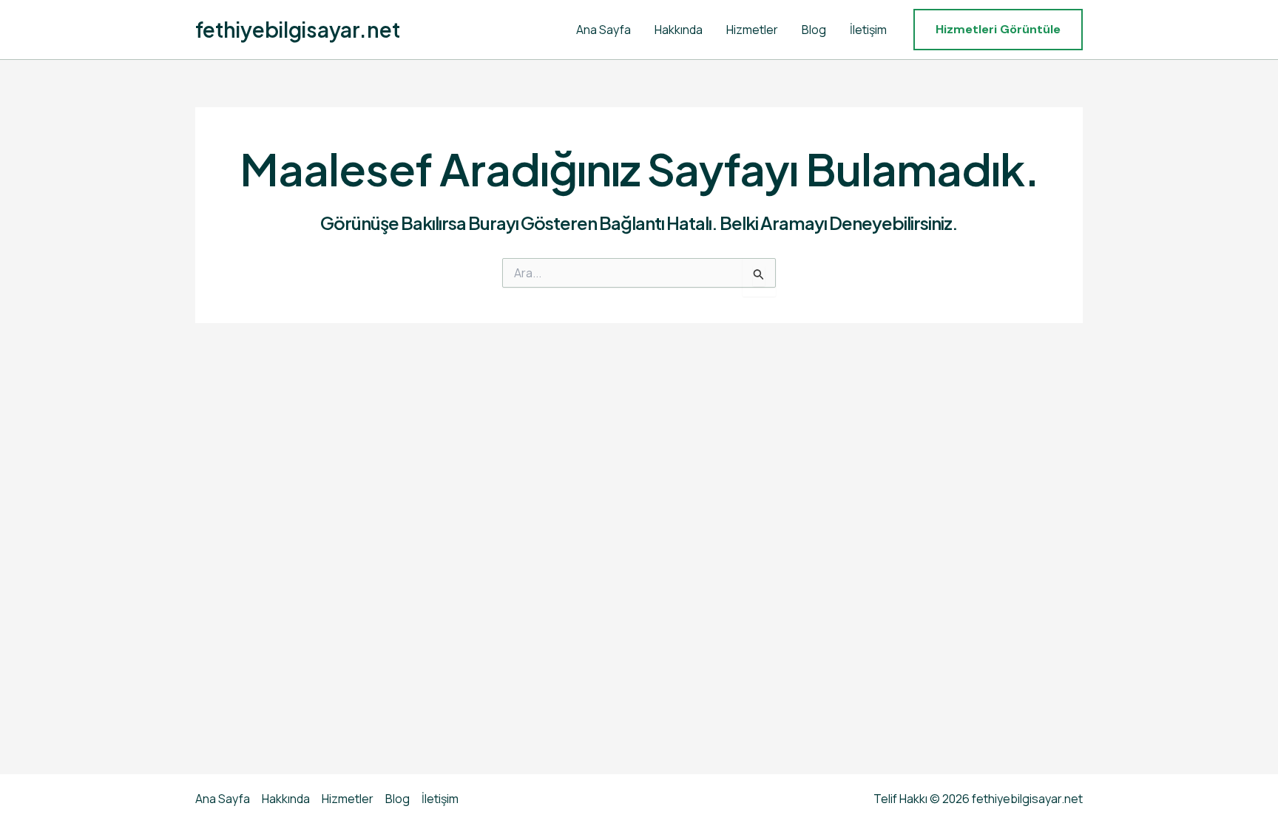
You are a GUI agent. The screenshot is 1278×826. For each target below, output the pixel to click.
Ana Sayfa (603, 29)
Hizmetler (752, 29)
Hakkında (679, 29)
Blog (814, 29)
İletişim (868, 29)
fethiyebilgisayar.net (297, 29)
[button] (998, 29)
